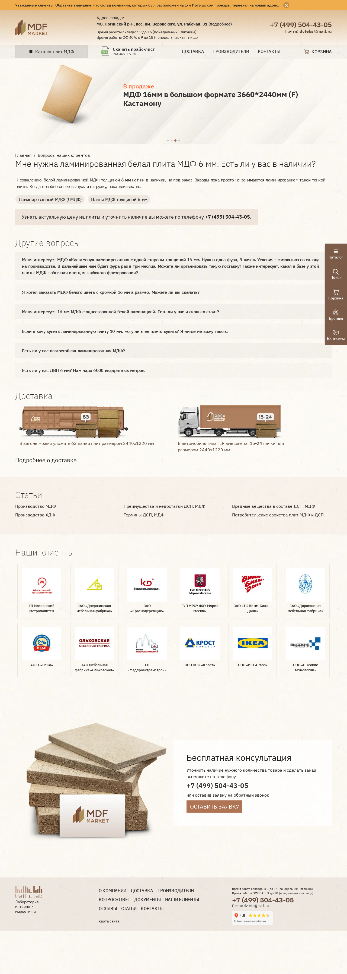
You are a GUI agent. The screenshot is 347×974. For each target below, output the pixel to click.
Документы (147, 899)
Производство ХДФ (35, 515)
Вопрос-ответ (114, 899)
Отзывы (108, 908)
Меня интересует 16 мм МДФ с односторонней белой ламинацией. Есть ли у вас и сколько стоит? (120, 311)
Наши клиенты (182, 899)
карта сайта (109, 921)
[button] (168, 141)
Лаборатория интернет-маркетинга (26, 906)
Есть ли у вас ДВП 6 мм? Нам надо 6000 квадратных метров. (83, 370)
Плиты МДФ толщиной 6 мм (119, 199)
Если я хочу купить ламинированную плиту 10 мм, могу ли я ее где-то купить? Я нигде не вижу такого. (125, 331)
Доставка (193, 51)
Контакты (269, 51)
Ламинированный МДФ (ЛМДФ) (50, 199)
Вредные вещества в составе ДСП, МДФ (273, 506)
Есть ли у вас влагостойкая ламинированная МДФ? (73, 350)
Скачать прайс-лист (134, 49)
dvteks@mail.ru (316, 31)
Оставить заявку (214, 806)
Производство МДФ (35, 506)
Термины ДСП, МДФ (144, 515)
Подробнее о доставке (46, 460)
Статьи (128, 908)
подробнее (220, 24)
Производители (231, 51)
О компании (112, 890)
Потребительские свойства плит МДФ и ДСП (278, 515)
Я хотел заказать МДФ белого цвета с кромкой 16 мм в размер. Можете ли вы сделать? (110, 292)
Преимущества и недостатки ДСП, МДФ (164, 506)
